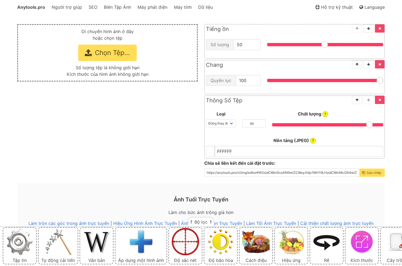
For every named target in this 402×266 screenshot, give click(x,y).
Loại (221, 114)
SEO (93, 7)
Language (374, 7)
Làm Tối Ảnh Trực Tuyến (271, 223)
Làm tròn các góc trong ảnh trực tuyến (68, 223)
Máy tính (183, 7)
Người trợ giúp (67, 7)
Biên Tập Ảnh (117, 7)
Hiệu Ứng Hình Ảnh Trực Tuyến (145, 223)
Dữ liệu (205, 7)
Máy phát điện (152, 7)
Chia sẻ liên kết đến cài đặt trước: (239, 163)
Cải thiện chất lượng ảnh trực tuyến (337, 223)
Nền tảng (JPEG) (293, 140)
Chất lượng (312, 114)
